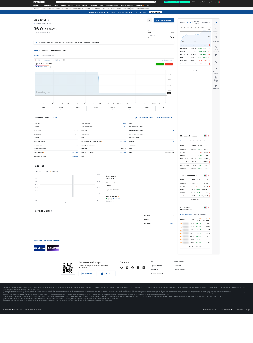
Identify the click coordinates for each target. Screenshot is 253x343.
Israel (172, 224)
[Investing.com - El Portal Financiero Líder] (40, 2)
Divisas (182, 22)
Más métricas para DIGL (165, 117)
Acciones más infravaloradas (186, 208)
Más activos (183, 141)
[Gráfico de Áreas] (39, 60)
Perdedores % (204, 141)
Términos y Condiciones (210, 309)
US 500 (182, 51)
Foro (64, 50)
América (113, 8)
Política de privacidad (227, 309)
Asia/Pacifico (126, 8)
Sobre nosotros (179, 261)
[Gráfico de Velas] (35, 60)
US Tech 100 (184, 54)
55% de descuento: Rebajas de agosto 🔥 (177, 2)
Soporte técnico (179, 270)
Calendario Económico (112, 5)
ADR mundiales (96, 8)
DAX (181, 57)
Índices (189, 22)
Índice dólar (183, 64)
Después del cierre (78, 8)
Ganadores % (194, 141)
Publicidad (177, 266)
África (132, 8)
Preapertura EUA (66, 8)
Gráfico (45, 50)
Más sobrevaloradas (200, 214)
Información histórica (48, 55)
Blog (152, 261)
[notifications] (215, 2)
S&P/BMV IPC (184, 45)
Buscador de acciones (127, 5)
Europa (119, 8)
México (58, 8)
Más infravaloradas (186, 214)
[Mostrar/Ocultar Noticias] (64, 60)
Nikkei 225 (183, 61)
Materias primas (196, 22)
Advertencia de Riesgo (243, 309)
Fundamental (56, 50)
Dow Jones (183, 48)
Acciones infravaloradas (142, 8)
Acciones (37, 8)
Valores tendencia (187, 175)
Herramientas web (157, 274)
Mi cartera (154, 270)
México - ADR (105, 8)
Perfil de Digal (42, 210)
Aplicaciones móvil (157, 266)
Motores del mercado (188, 136)
